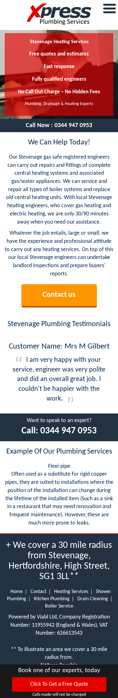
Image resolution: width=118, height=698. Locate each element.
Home (16, 591)
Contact (38, 591)
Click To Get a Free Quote (59, 684)
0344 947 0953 (73, 125)
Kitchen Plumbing (52, 598)
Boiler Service (59, 606)
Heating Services (71, 591)
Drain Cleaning (92, 598)
